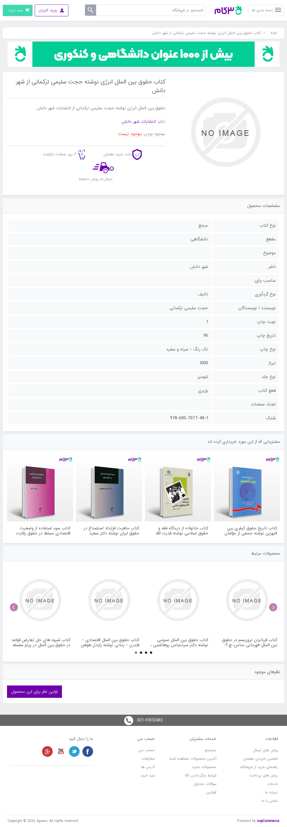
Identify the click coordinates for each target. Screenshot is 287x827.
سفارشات (148, 758)
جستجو (210, 750)
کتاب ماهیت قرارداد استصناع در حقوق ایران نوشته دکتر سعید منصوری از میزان (111, 531)
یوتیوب (60, 751)
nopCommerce (268, 821)
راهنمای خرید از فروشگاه (259, 767)
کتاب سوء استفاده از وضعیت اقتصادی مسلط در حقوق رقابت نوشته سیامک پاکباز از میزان (43, 531)
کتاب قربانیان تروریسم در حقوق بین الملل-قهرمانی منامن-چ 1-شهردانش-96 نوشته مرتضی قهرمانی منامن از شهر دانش (249, 642)
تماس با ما (269, 800)
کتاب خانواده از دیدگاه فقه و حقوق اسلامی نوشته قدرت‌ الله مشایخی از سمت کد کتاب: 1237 (179, 531)
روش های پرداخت (263, 775)
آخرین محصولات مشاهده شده (192, 758)
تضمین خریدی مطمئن (260, 758)
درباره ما (271, 792)
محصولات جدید (204, 767)
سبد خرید (147, 775)
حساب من (147, 750)
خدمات (272, 784)
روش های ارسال (265, 750)
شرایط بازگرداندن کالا (200, 775)
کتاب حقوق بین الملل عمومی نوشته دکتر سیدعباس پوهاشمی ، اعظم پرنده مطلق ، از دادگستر (179, 642)
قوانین (211, 792)
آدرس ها (148, 767)
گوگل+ (47, 751)
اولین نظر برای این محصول (34, 691)
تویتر (74, 751)
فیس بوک (87, 751)
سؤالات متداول (205, 784)
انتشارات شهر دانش (139, 121)
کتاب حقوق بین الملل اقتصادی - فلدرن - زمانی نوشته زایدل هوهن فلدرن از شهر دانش (110, 642)
